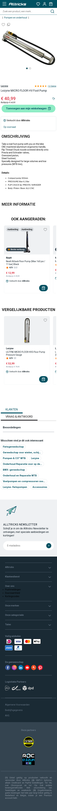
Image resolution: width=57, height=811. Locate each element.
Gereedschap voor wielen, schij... (22, 452)
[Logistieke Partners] (28, 689)
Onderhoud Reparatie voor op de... (22, 464)
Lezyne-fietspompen (15, 487)
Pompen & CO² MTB (14, 458)
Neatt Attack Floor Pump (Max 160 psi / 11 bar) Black (25, 262)
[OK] (48, 545)
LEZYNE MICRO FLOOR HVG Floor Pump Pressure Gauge (25, 353)
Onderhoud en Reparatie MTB (20, 475)
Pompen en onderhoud (15, 17)
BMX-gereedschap (14, 469)
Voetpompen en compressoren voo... (24, 481)
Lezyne (4, 86)
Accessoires (39, 487)
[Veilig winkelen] (28, 644)
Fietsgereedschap (13, 446)
